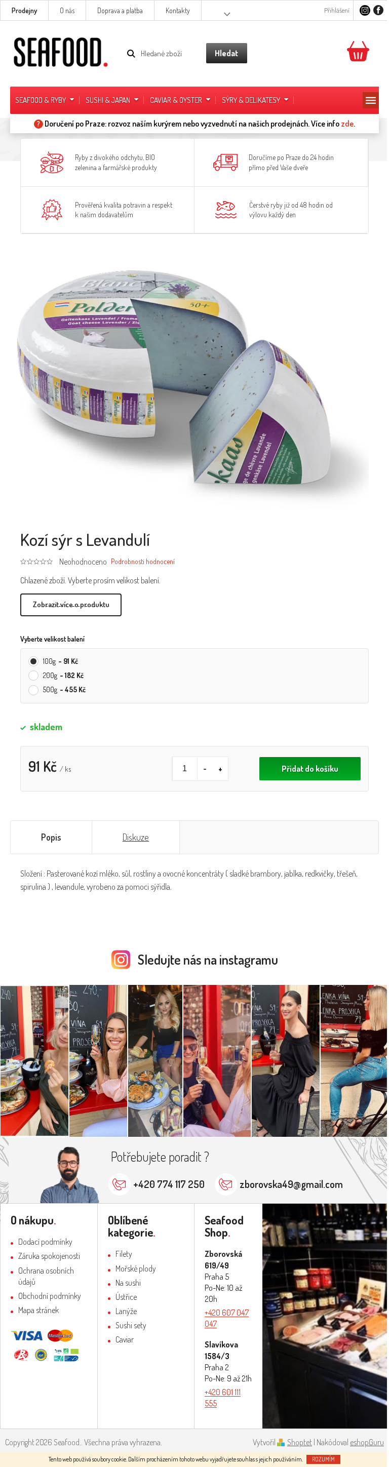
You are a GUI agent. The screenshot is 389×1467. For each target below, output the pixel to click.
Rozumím (323, 1459)
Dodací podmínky (45, 1242)
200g (63, 675)
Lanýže (126, 1311)
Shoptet (299, 1442)
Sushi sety (130, 1325)
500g (64, 689)
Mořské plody (135, 1268)
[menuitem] (45, 100)
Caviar (124, 1339)
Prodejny (24, 10)
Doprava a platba (120, 10)
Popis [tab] (51, 837)
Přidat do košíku (310, 769)
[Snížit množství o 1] (205, 768)
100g (60, 661)
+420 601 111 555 (223, 1397)
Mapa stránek (38, 1310)
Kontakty (178, 10)
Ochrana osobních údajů (46, 1276)
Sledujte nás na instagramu (208, 959)
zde (347, 123)
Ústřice (126, 1297)
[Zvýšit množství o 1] (220, 768)
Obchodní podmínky (49, 1296)
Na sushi (128, 1283)
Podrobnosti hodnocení (143, 561)
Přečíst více (71, 604)
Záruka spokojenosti (49, 1256)
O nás (67, 10)
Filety (123, 1254)
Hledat (226, 53)
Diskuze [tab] (136, 837)
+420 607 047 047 (227, 1318)
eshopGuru (367, 1442)
